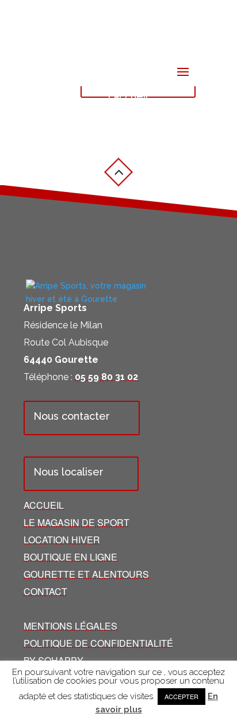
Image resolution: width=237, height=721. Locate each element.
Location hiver (62, 539)
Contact (45, 591)
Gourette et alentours (86, 574)
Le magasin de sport (76, 522)
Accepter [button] (181, 696)
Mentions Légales (70, 625)
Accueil (44, 505)
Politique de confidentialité (98, 643)
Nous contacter (71, 416)
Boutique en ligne (70, 556)
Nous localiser (68, 472)
